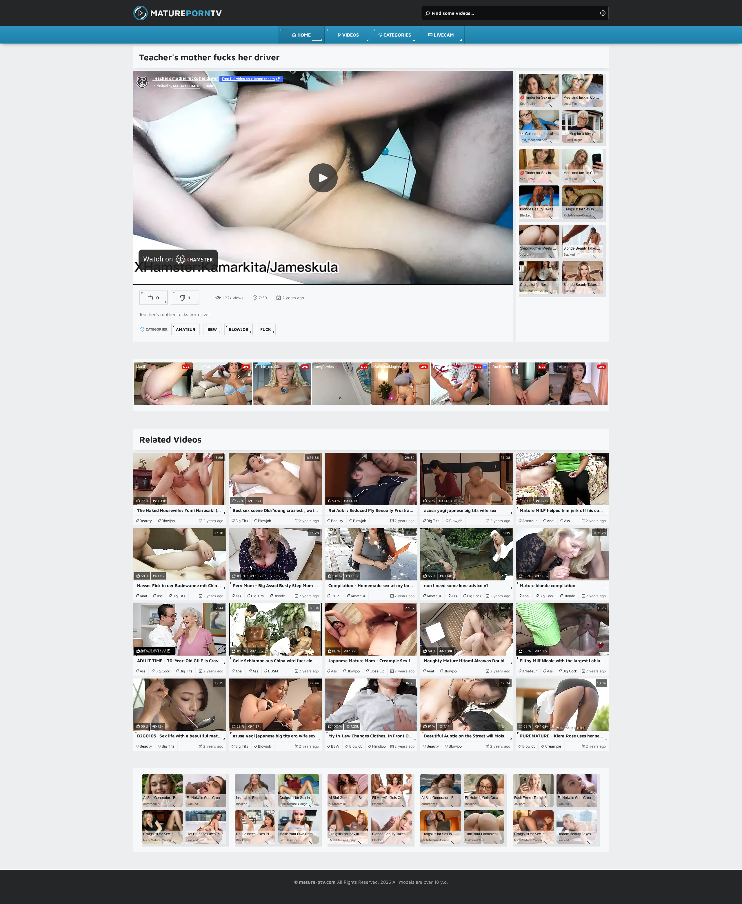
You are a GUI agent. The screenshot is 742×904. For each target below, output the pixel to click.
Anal (550, 520)
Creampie (553, 746)
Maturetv (186, 13)
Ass (567, 520)
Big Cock (474, 595)
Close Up (377, 671)
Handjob (379, 746)
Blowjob (238, 329)
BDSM (273, 671)
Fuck (265, 329)
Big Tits (241, 520)
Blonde (279, 595)
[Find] (603, 13)
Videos (350, 34)
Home (304, 34)
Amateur (185, 329)
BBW (212, 329)
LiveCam (444, 34)
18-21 (336, 595)
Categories (397, 34)
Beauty (146, 520)
